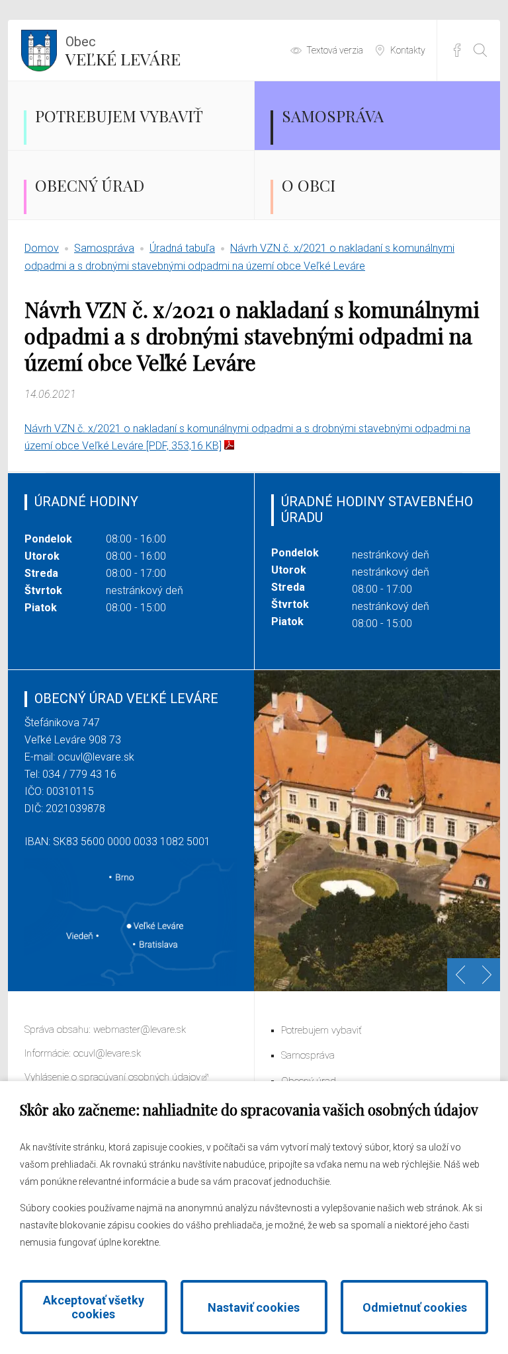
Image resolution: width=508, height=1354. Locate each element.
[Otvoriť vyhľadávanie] (480, 50)
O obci (308, 185)
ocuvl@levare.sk (96, 757)
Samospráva (333, 115)
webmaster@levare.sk (139, 1029)
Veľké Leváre (123, 51)
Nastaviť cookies (254, 1307)
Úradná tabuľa (182, 248)
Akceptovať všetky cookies (93, 1307)
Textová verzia (334, 50)
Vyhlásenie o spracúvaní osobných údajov (112, 1077)
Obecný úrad (89, 185)
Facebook (457, 50)
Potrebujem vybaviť (119, 115)
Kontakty (407, 50)
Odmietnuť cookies (414, 1307)
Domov (41, 248)
